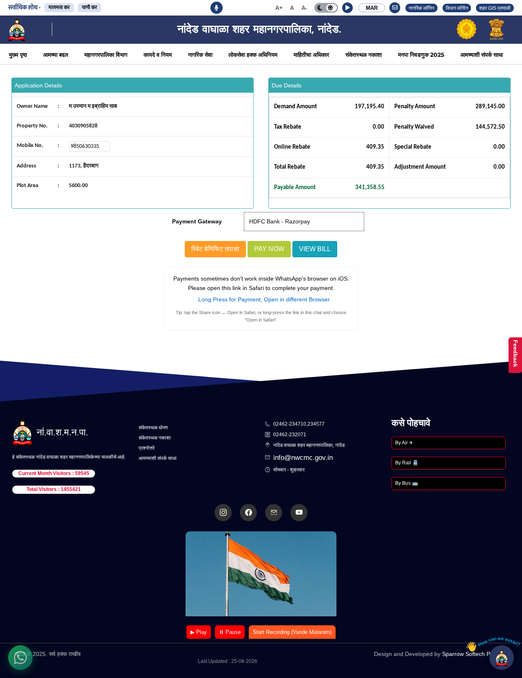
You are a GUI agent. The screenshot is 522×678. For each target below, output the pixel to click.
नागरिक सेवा (200, 54)
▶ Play (198, 632)
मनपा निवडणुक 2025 (421, 54)
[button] (347, 7)
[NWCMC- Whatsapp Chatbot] (20, 657)
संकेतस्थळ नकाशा (363, 54)
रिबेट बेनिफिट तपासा (215, 248)
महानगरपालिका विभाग (105, 54)
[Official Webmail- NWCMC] (273, 512)
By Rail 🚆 (406, 463)
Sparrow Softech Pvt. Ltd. (475, 654)
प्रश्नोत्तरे (147, 448)
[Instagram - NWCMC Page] (223, 512)
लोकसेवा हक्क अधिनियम (252, 54)
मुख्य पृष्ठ (18, 54)
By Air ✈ (404, 443)
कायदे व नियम (158, 54)
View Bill (315, 248)
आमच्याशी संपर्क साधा (481, 54)
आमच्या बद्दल (55, 54)
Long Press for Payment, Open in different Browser (264, 299)
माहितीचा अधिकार (311, 54)
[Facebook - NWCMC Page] (248, 512)
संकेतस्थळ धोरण (153, 427)
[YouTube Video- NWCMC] (298, 512)
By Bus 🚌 (406, 483)
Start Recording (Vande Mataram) (292, 632)
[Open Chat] (501, 657)
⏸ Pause (230, 632)
